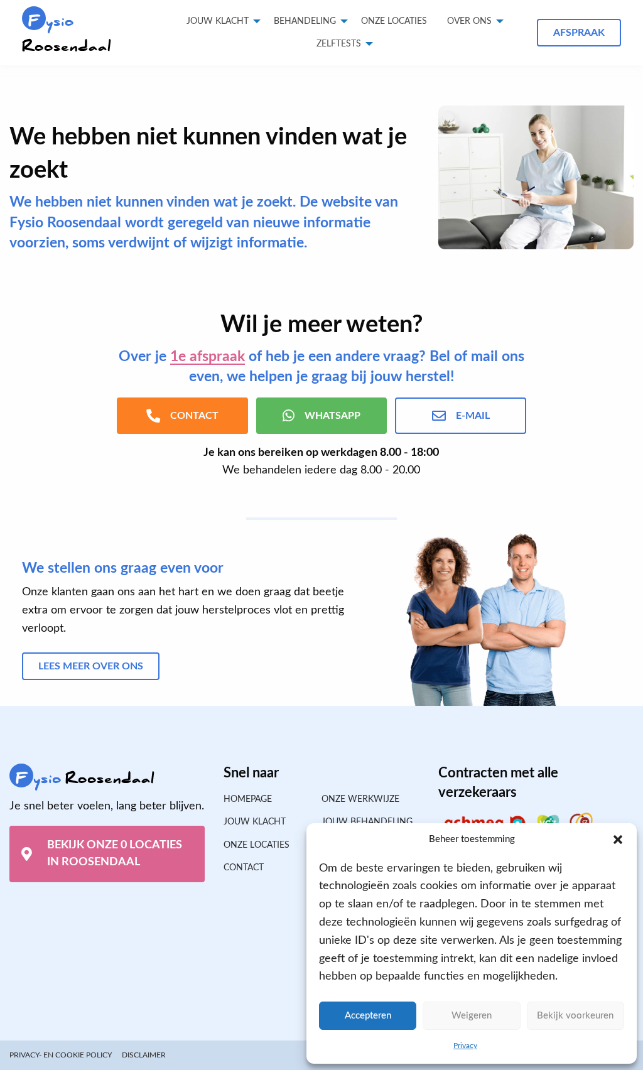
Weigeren (471, 1015)
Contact (244, 867)
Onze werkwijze (360, 799)
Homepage (248, 799)
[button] (618, 839)
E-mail (473, 416)
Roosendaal (66, 33)
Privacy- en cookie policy (60, 1055)
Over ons (469, 21)
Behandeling (305, 21)
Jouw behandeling (367, 822)
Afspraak (579, 33)
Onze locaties (394, 21)
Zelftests (338, 44)
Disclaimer (144, 1055)
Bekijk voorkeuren (575, 1015)
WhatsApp (332, 416)
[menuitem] (394, 21)
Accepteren (368, 1015)
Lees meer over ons (90, 666)
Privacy (465, 1045)
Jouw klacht (217, 21)
